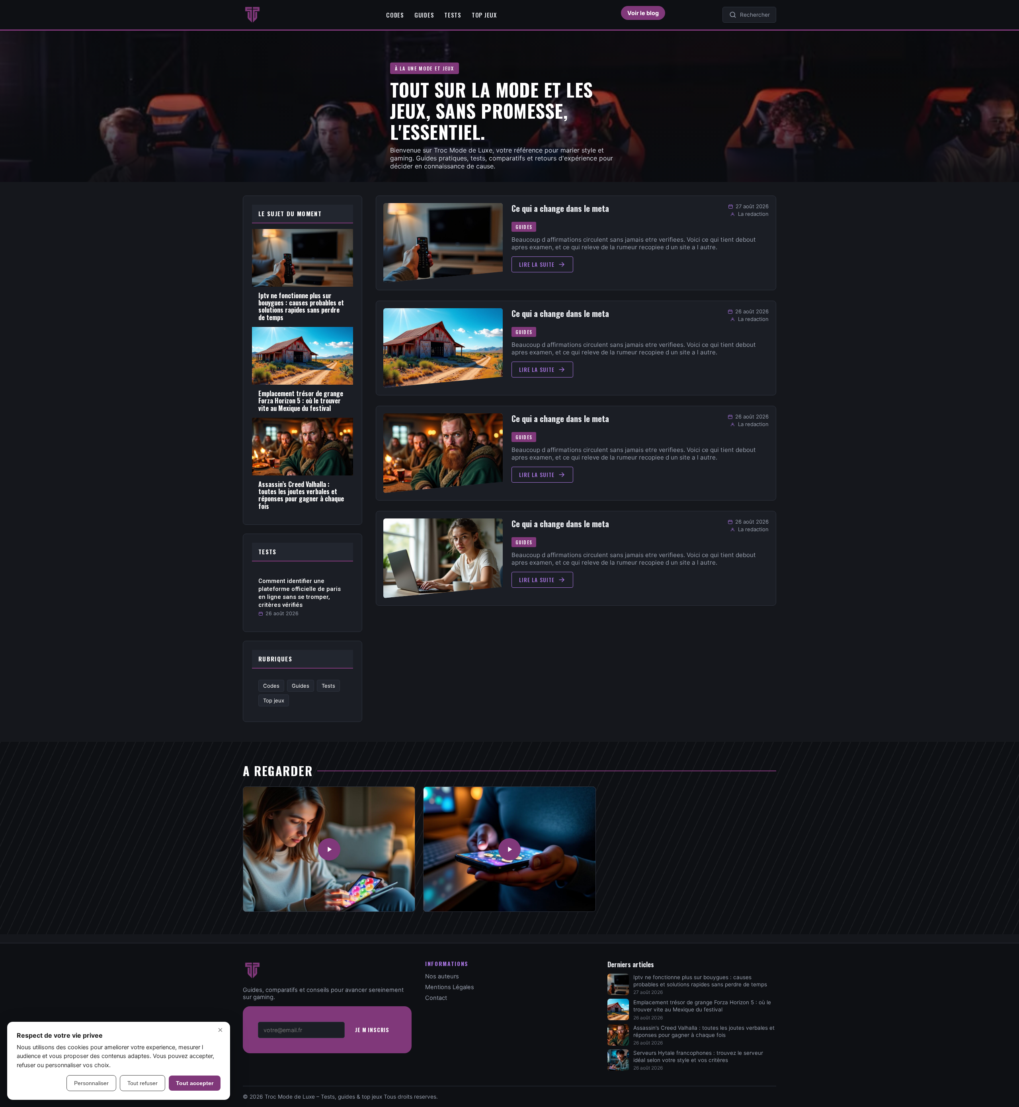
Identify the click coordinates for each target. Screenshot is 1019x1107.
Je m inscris (372, 1030)
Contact (436, 997)
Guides (424, 14)
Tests (452, 14)
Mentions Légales (449, 987)
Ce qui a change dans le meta (560, 208)
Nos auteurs (442, 976)
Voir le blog (643, 13)
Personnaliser (91, 1083)
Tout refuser (142, 1083)
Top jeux (484, 14)
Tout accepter (194, 1083)
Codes (395, 14)
